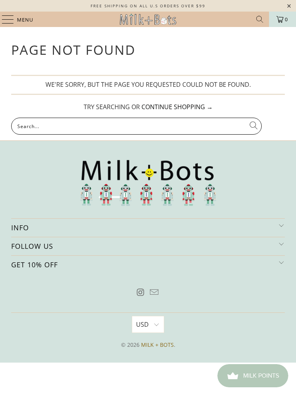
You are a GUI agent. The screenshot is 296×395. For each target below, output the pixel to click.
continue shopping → (177, 107)
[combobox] (136, 126)
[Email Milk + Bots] (154, 292)
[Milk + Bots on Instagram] (140, 292)
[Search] (259, 19)
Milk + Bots (157, 344)
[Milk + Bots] (148, 19)
